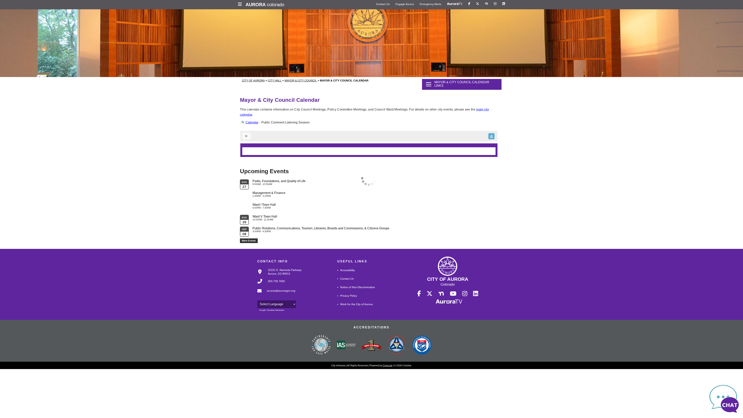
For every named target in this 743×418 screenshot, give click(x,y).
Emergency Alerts (430, 4)
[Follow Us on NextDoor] (486, 4)
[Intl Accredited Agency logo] (421, 345)
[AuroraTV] (454, 3)
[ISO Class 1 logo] (371, 345)
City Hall (275, 80)
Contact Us (383, 4)
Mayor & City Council (301, 80)
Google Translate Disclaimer (271, 310)
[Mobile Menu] (241, 4)
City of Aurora (253, 80)
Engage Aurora (404, 4)
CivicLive (387, 365)
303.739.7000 (276, 281)
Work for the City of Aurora (356, 304)
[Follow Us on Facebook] (469, 4)
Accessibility (347, 270)
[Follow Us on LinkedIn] (503, 4)
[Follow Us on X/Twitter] (477, 4)
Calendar (252, 122)
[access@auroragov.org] (275, 294)
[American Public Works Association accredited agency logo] (396, 345)
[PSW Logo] (321, 345)
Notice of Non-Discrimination (357, 287)
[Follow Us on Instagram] (495, 4)
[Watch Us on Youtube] (453, 293)
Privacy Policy (348, 295)
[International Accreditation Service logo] (346, 345)
